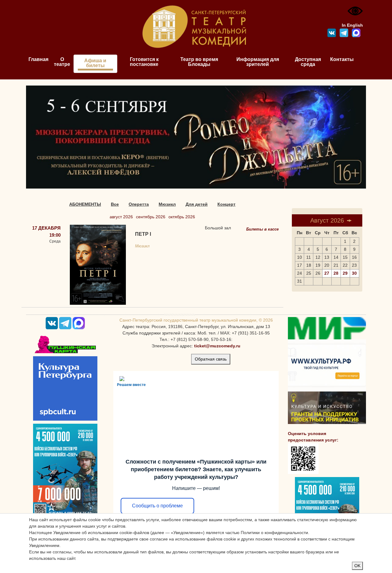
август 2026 (121, 216)
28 (336, 273)
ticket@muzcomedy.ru (217, 345)
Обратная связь (211, 359)
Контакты (342, 59)
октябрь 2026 (181, 216)
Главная (38, 59)
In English (352, 25)
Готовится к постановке (144, 62)
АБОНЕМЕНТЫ (85, 204)
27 (326, 273)
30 (354, 273)
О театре (62, 62)
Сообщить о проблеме (157, 505)
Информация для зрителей (257, 62)
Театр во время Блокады (199, 62)
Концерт (226, 204)
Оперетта (139, 204)
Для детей (197, 204)
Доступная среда (308, 62)
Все (115, 204)
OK (357, 565)
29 (345, 273)
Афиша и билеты (95, 63)
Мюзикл (167, 204)
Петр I (143, 234)
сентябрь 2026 (150, 216)
